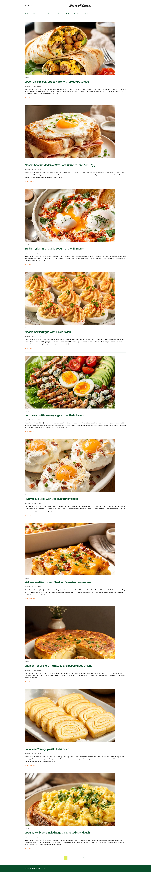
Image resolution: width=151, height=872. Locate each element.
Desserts (51, 14)
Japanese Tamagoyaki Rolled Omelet (47, 749)
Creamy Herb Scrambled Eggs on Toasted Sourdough (57, 832)
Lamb (42, 14)
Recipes (27, 77)
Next (82, 858)
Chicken (34, 14)
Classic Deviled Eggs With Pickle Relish (48, 332)
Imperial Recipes (79, 6)
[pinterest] (25, 6)
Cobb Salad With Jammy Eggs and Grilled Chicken (54, 415)
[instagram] (28, 6)
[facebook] (31, 6)
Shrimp (60, 14)
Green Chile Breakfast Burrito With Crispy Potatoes (57, 82)
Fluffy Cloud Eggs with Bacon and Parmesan (51, 499)
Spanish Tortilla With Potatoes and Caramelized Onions (58, 666)
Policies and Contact (81, 14)
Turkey (68, 14)
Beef (26, 14)
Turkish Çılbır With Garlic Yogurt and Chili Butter (54, 249)
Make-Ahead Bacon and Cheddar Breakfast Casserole (58, 582)
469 (77, 858)
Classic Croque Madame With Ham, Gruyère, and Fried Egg (60, 165)
